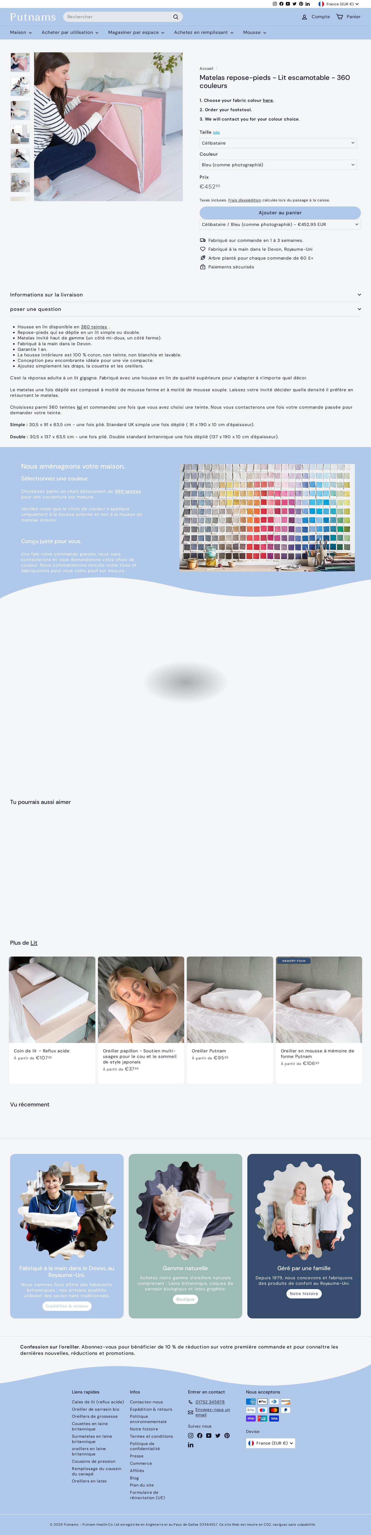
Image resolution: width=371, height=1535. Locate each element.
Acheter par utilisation (68, 32)
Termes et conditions (151, 1436)
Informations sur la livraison (46, 294)
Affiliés (137, 1470)
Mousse (252, 32)
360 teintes (94, 327)
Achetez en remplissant (201, 32)
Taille (205, 132)
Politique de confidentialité (145, 1446)
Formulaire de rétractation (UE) (147, 1495)
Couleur (209, 154)
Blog (134, 1478)
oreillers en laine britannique (89, 1451)
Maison (19, 32)
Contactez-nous (146, 1402)
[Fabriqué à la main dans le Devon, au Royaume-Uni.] (67, 1210)
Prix (204, 177)
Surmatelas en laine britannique (92, 1439)
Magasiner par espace (134, 32)
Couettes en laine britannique (90, 1426)
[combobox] (123, 17)
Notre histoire (304, 1293)
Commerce (141, 1463)
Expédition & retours (67, 1306)
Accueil (206, 68)
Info (216, 132)
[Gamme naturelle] (185, 1210)
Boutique (185, 1299)
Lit (34, 942)
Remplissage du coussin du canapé (96, 1471)
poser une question (35, 309)
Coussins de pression (94, 1461)
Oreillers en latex (89, 1481)
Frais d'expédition (244, 200)
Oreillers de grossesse (95, 1416)
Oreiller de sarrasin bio (95, 1409)
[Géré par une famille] (304, 1210)
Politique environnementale (148, 1419)
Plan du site (142, 1485)
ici (79, 407)
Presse (137, 1456)
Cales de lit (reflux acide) (98, 1402)
